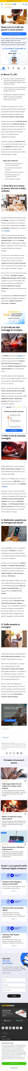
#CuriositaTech (5, 737)
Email (21, 753)
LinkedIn (7, 753)
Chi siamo (4, 1036)
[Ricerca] (24, 4)
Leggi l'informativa (6, 973)
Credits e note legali (6, 1039)
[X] (21, 1027)
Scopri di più (10, 720)
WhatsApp (18, 753)
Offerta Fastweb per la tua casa (15, 1)
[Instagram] (3, 1027)
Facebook (14, 753)
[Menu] (2, 4)
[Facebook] (17, 1027)
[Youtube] (10, 1027)
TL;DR (13, 74)
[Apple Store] (7, 1020)
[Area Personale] (26, 4)
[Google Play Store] (20, 1020)
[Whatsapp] (13, 1027)
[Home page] (10, 4)
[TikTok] (6, 1027)
